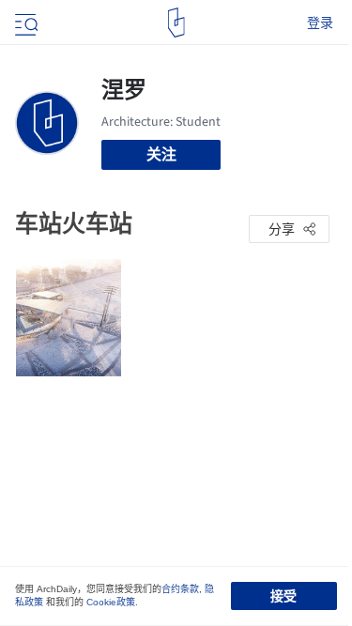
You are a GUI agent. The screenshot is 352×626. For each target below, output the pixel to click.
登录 (320, 22)
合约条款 (180, 589)
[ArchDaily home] (176, 23)
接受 (283, 595)
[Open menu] (24, 22)
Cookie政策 (110, 602)
